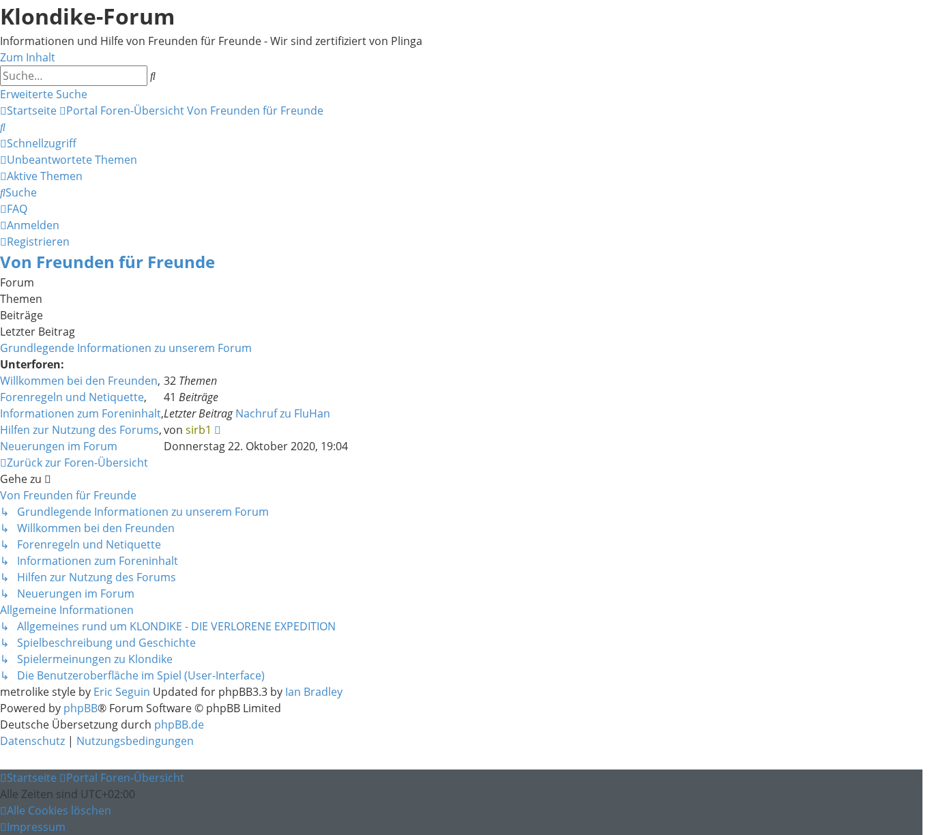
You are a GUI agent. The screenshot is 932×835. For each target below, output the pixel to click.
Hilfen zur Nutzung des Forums (79, 429)
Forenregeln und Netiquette (72, 397)
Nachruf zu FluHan (282, 413)
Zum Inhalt (27, 57)
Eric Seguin (121, 691)
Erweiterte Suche (43, 94)
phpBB (80, 708)
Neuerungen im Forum (58, 446)
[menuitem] (2, 126)
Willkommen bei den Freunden (79, 380)
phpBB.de (179, 724)
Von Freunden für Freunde (107, 261)
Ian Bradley (314, 691)
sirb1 (199, 429)
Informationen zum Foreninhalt (80, 413)
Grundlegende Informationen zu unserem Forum (126, 347)
